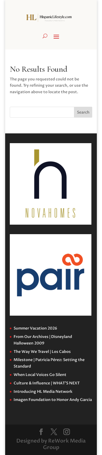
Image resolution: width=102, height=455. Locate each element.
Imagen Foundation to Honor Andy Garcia (53, 399)
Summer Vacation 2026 (35, 328)
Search (83, 112)
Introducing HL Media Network (43, 391)
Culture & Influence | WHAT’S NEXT (47, 383)
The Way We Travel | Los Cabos (42, 351)
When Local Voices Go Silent (40, 374)
